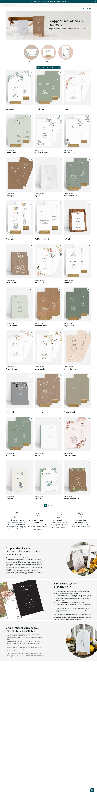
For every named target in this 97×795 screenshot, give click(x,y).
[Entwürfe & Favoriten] (87, 9)
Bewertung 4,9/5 (82, 5)
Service (89, 5)
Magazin (72, 5)
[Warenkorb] (90, 9)
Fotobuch (13, 9)
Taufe (23, 9)
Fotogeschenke (36, 9)
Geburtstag (28, 9)
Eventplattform (49, 9)
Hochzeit (8, 9)
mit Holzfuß (48, 61)
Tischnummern (66, 61)
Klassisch (31, 61)
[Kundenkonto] (84, 9)
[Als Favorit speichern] (31, 73)
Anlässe (43, 9)
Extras (55, 9)
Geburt (18, 9)
